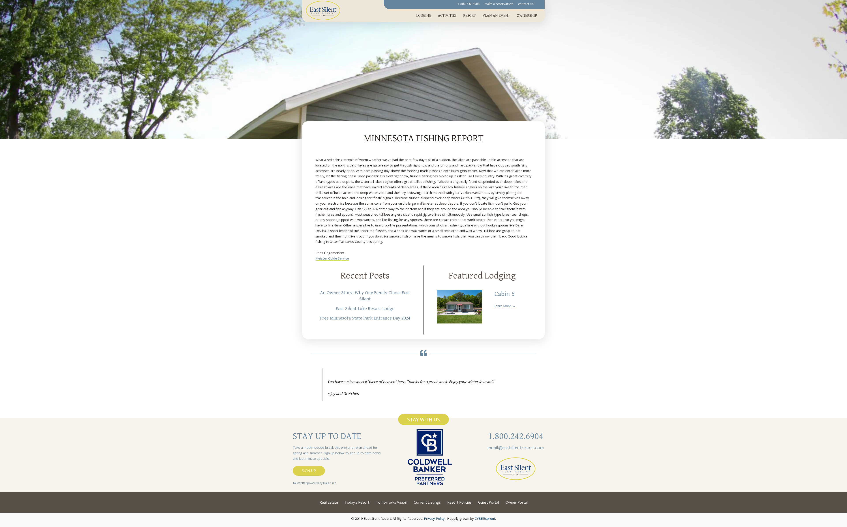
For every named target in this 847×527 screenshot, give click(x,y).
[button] (423, 419)
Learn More (504, 306)
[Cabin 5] (459, 306)
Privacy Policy (434, 518)
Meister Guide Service (332, 258)
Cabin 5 (505, 294)
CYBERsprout (485, 518)
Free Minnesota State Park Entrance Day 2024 (365, 318)
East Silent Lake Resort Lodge (365, 308)
